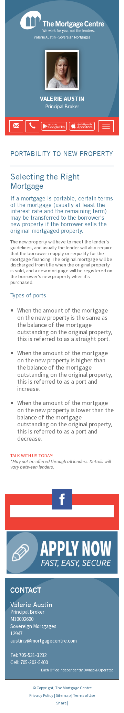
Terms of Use (84, 695)
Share (61, 702)
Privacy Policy (41, 695)
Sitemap (63, 695)
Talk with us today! (31, 455)
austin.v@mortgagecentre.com (43, 640)
